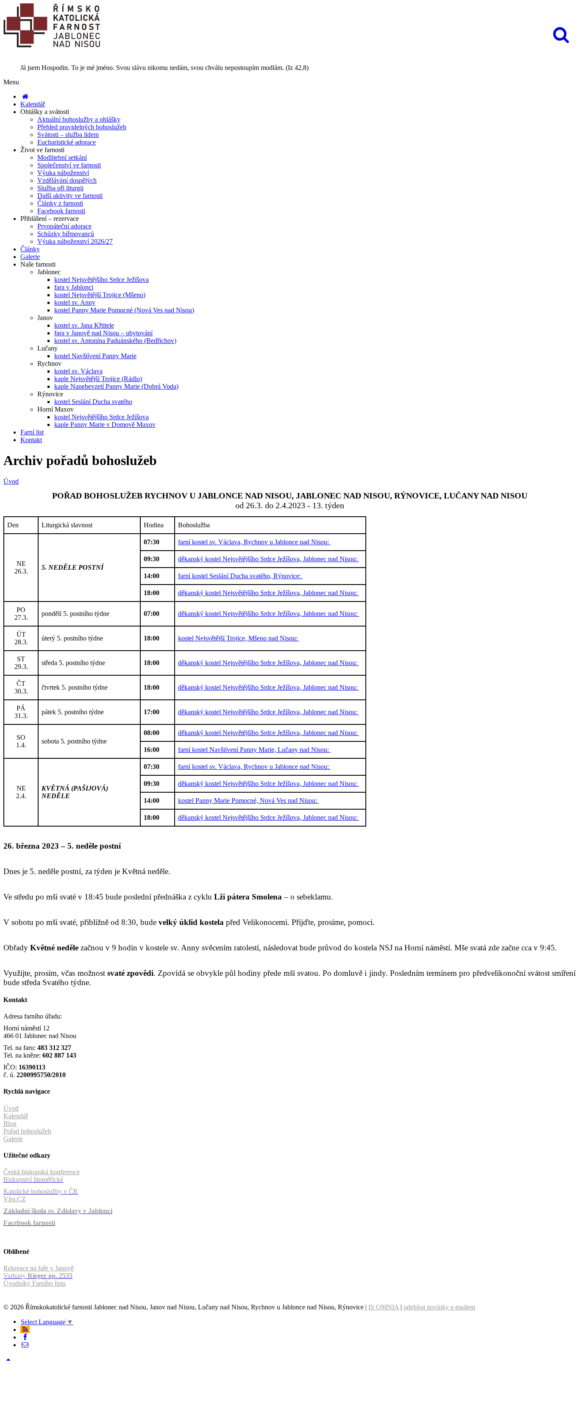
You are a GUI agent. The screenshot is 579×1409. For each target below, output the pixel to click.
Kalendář (32, 104)
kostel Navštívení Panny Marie (95, 355)
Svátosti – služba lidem (68, 134)
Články (30, 249)
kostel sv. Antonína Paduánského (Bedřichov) (115, 340)
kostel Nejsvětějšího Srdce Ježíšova (101, 279)
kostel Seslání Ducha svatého (93, 401)
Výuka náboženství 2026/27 (75, 241)
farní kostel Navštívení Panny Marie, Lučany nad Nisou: (254, 749)
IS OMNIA (383, 1307)
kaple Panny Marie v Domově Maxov (105, 424)
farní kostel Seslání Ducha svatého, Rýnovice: (240, 575)
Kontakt (31, 439)
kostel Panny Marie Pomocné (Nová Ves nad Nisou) (124, 310)
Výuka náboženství (63, 172)
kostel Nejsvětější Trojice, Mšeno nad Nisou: (238, 638)
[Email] (25, 1344)
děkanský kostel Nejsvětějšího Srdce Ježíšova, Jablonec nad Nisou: (268, 558)
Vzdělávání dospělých (67, 180)
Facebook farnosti (61, 210)
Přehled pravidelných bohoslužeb (81, 127)
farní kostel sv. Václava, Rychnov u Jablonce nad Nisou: (254, 542)
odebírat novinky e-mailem (439, 1307)
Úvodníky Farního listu (34, 1283)
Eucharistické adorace (66, 142)
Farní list (32, 432)
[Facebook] (25, 1337)
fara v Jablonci (73, 287)
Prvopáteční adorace (64, 226)
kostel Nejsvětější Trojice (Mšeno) (99, 294)
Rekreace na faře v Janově (38, 1268)
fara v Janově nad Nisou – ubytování (103, 333)
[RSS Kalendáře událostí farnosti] (25, 1329)
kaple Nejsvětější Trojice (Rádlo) (98, 378)
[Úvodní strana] (25, 96)
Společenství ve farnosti (69, 165)
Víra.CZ (14, 1199)
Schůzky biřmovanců (65, 233)
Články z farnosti (60, 203)
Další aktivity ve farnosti (70, 195)
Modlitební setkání (62, 157)
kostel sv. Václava (78, 371)
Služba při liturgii (60, 188)
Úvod (11, 481)
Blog (10, 1123)
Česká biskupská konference (41, 1171)
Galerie (30, 256)
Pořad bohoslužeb (27, 1131)
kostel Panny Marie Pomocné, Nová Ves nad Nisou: (248, 800)
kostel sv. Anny (74, 302)
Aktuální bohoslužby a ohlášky (78, 119)
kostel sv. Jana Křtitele (84, 325)
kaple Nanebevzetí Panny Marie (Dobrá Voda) (116, 386)
